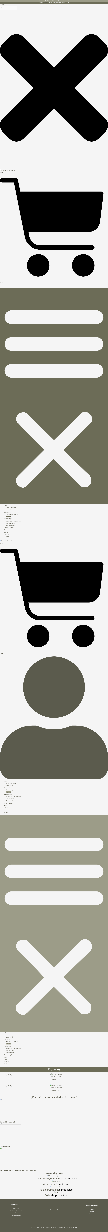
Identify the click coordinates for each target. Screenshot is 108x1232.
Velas (5, 505)
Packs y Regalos (9, 527)
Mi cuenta (92, 1214)
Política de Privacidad (16, 1210)
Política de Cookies (16, 1215)
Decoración (7, 512)
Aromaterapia (8, 518)
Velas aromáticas (11, 507)
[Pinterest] (57, 1209)
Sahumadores (10, 523)
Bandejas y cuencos (12, 514)
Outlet (6, 532)
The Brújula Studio (71, 1227)
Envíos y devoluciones (16, 1213)
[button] (54, 396)
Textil (5, 530)
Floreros (8, 516)
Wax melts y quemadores (13, 521)
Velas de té (9, 510)
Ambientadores (10, 525)
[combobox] (8, 8)
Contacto (6, 536)
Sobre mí (6, 534)
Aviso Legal (16, 1208)
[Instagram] (50, 1209)
